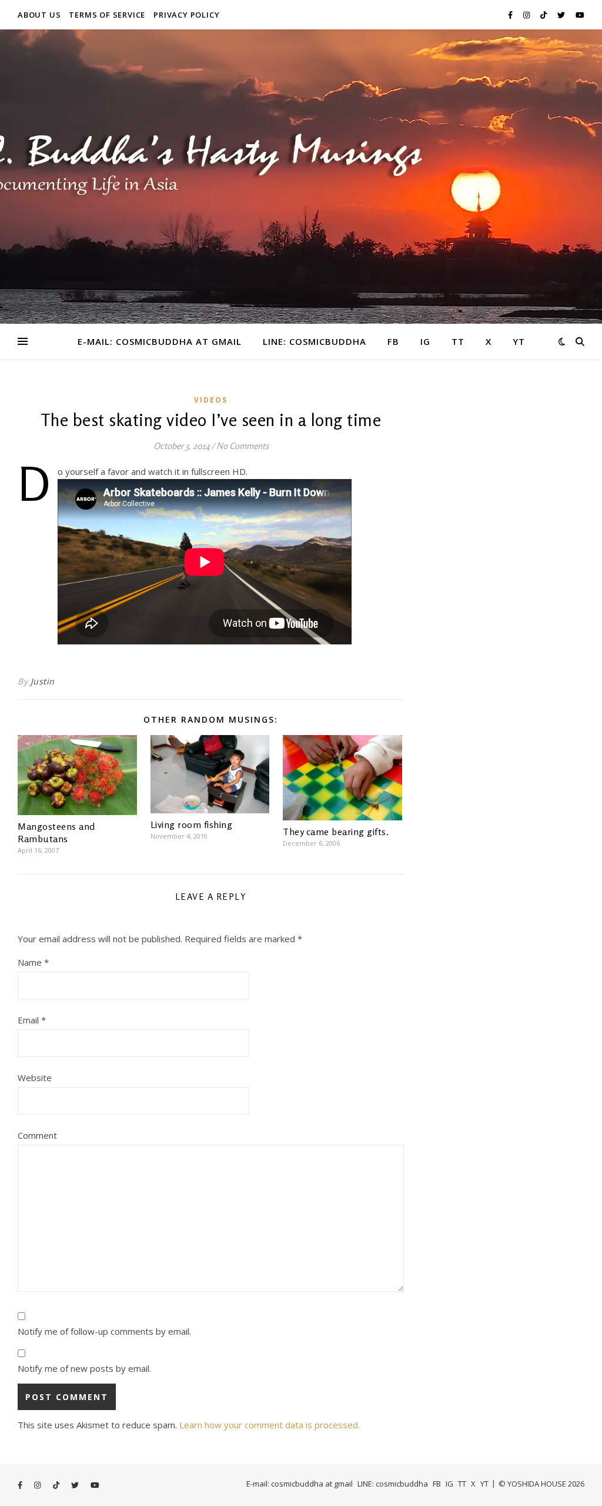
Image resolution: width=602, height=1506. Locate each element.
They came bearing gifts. (336, 831)
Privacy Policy (186, 14)
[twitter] (562, 14)
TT (458, 341)
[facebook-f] (511, 14)
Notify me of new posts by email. (84, 1368)
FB (393, 341)
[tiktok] (544, 14)
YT (519, 341)
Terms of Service (107, 14)
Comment (37, 1135)
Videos (211, 400)
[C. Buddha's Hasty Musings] (301, 176)
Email (32, 1020)
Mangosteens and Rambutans (56, 832)
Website (35, 1077)
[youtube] (580, 14)
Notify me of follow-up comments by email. (104, 1331)
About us (39, 14)
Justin (43, 681)
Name (33, 962)
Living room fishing (191, 824)
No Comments (242, 445)
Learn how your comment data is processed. (269, 1425)
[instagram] (527, 14)
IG (425, 341)
